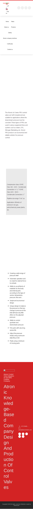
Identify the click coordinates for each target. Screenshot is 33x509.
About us (6, 27)
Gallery (10, 33)
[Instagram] (18, 7)
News (12, 22)
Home (7, 22)
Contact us (10, 49)
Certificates (10, 44)
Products (13, 27)
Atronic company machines (10, 38)
